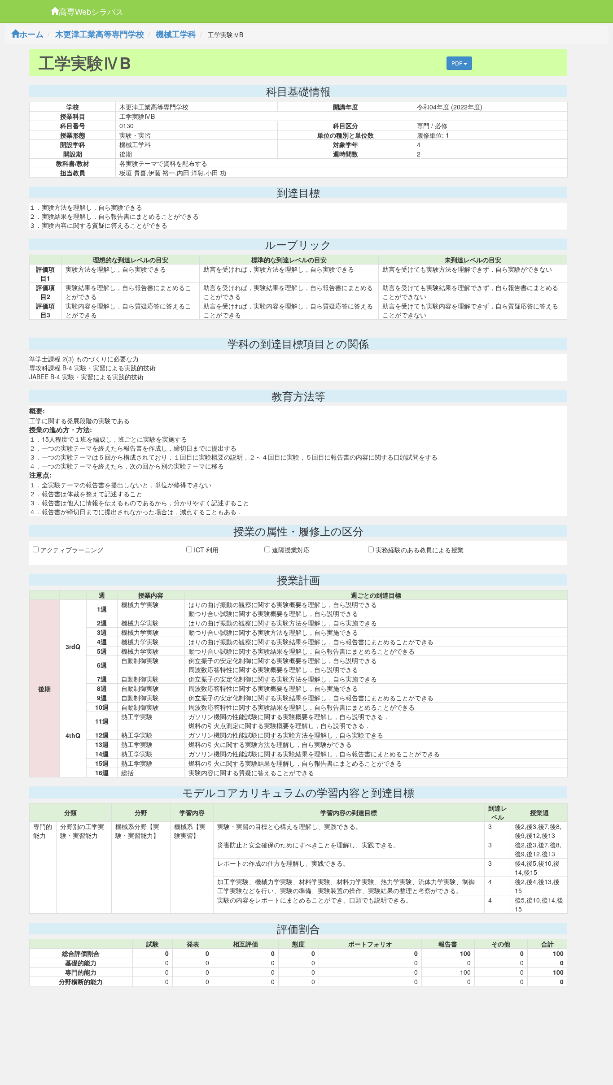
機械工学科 (176, 34)
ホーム (31, 34)
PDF (457, 63)
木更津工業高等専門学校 (99, 34)
